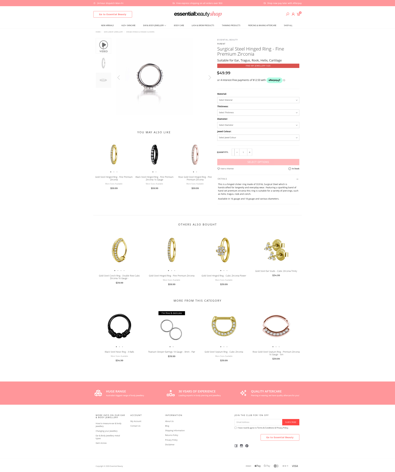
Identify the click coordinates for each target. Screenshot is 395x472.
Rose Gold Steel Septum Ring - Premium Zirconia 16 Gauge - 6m (276, 353)
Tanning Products (231, 25)
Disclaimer (170, 444)
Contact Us (135, 425)
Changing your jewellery (107, 431)
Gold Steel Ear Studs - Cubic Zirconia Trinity (276, 271)
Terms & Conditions (265, 427)
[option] (164, 76)
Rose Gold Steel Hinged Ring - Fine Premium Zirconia (195, 178)
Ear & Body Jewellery (153, 25)
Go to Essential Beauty (112, 14)
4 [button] (124, 270)
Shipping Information (175, 430)
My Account (135, 421)
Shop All (288, 25)
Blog (167, 425)
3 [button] (117, 172)
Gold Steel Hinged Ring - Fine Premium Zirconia (114, 178)
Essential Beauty (227, 39)
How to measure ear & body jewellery (108, 425)
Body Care (179, 25)
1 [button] (111, 172)
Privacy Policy (171, 439)
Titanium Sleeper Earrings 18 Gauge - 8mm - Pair (171, 351)
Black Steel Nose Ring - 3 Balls (119, 351)
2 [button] (114, 172)
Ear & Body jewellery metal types (108, 437)
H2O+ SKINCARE (128, 25)
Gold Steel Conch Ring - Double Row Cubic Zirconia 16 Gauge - (119, 277)
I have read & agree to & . (263, 427)
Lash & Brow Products (203, 25)
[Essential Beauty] (198, 14)
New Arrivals (107, 25)
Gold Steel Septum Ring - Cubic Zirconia (224, 351)
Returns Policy (171, 435)
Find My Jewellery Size (258, 65)
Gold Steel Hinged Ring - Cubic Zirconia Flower (224, 275)
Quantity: (222, 152)
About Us (169, 421)
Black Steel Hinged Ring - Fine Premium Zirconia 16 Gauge (154, 178)
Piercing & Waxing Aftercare (262, 25)
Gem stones (101, 443)
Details (222, 178)
